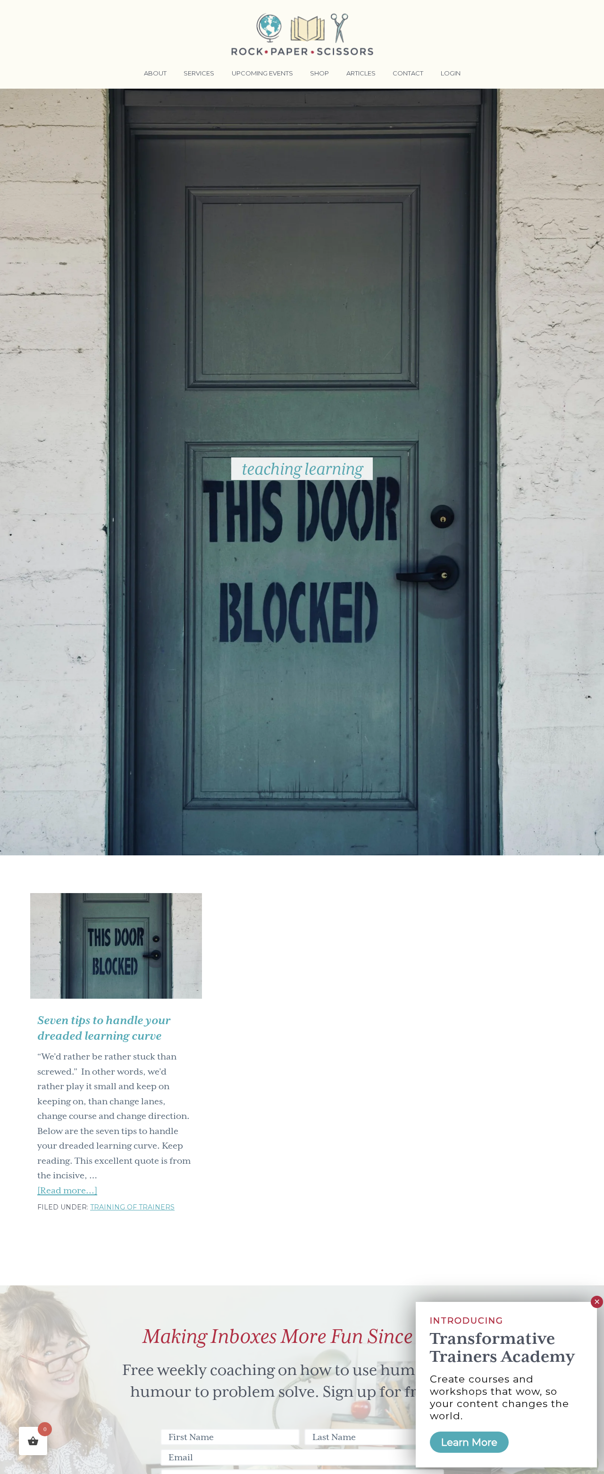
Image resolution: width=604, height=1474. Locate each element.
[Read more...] (67, 1191)
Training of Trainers (132, 1207)
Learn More (469, 1442)
